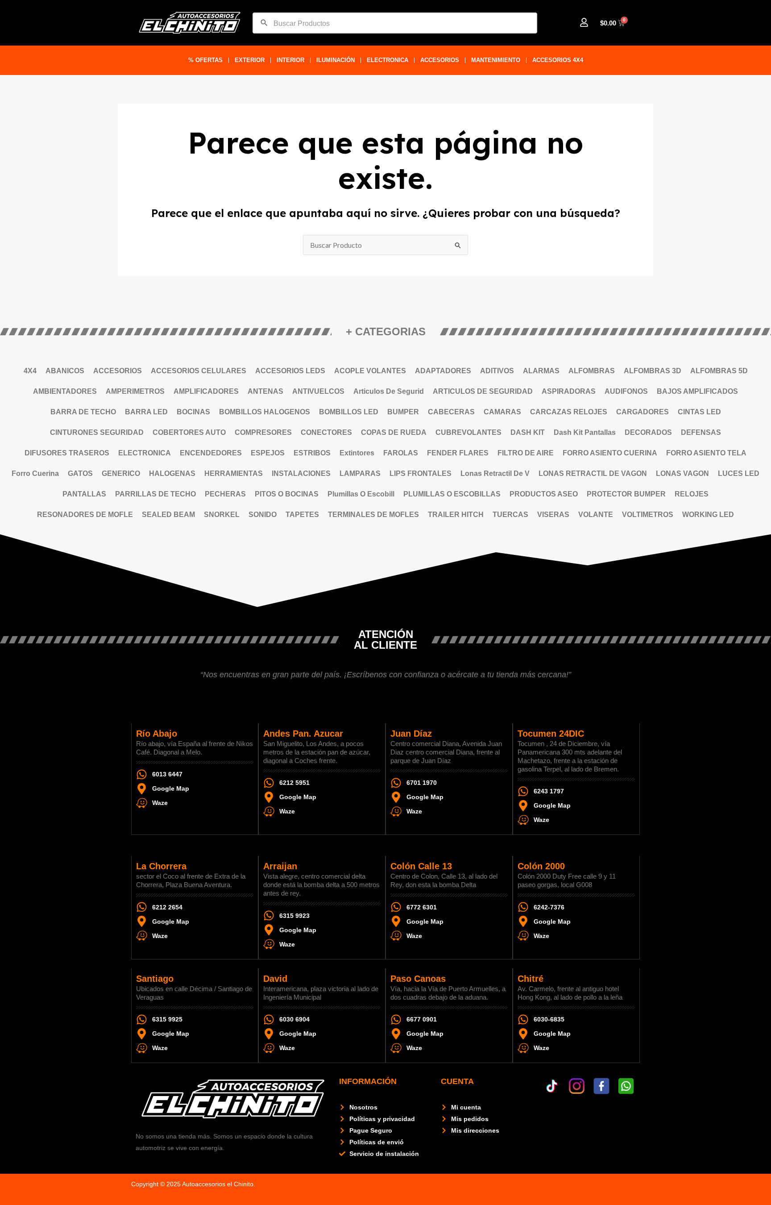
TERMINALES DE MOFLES (373, 514)
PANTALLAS (84, 494)
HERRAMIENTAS (233, 473)
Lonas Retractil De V (495, 473)
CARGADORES (642, 412)
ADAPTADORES (443, 371)
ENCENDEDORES (211, 453)
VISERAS (553, 514)
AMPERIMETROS (135, 391)
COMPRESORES (263, 432)
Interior (290, 60)
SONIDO (263, 514)
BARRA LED (146, 412)
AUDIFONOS (626, 391)
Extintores (357, 453)
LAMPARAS (360, 473)
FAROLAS (400, 453)
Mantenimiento (495, 60)
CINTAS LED (699, 412)
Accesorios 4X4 (557, 60)
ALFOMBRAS (591, 371)
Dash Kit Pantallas (585, 432)
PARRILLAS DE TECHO (155, 494)
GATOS (80, 473)
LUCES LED (738, 473)
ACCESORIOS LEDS (290, 371)
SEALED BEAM (168, 514)
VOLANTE (595, 514)
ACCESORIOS (439, 60)
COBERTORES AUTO (189, 432)
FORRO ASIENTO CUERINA (610, 453)
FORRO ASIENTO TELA (706, 453)
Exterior (250, 60)
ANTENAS (265, 391)
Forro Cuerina (35, 473)
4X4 (30, 371)
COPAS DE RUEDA (394, 432)
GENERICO (121, 473)
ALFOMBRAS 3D (652, 371)
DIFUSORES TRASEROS (67, 453)
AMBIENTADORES (65, 391)
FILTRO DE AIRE (525, 453)
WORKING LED (708, 514)
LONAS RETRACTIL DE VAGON (593, 473)
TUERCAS (510, 514)
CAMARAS (502, 412)
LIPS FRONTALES (421, 473)
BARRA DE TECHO (83, 412)
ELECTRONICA (387, 60)
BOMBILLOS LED (348, 412)
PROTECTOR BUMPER (626, 494)
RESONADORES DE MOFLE (85, 514)
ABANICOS (65, 371)
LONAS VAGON (682, 473)
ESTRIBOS (312, 453)
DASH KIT (527, 432)
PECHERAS (225, 494)
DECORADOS (648, 432)
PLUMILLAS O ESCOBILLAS (452, 494)
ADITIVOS (497, 371)
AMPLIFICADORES (206, 391)
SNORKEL (222, 514)
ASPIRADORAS (569, 391)
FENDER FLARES (458, 453)
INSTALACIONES (301, 473)
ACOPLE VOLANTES (370, 371)
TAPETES (302, 514)
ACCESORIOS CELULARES (198, 371)
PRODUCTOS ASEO (544, 494)
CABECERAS (451, 412)
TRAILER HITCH (456, 514)
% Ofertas (205, 60)
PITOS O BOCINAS (287, 494)
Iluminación (335, 60)
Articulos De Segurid (388, 391)
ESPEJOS (268, 453)
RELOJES (692, 494)
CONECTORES (326, 432)
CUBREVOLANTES (468, 432)
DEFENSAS (701, 432)
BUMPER (403, 412)
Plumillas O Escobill (360, 494)
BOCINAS (193, 412)
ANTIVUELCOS (318, 391)
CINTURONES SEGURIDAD (97, 432)
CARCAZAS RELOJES (568, 412)
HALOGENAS (172, 473)
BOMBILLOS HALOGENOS (264, 412)
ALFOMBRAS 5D (719, 371)
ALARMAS (541, 371)
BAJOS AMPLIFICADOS (697, 391)
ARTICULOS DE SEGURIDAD (483, 391)
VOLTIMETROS (647, 514)
